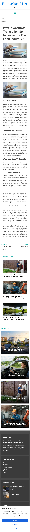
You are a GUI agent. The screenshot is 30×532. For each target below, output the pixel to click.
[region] (15, 519)
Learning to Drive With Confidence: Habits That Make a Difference (15, 374)
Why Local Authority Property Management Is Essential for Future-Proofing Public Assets (15, 349)
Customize (15, 524)
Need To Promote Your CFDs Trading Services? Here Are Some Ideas (18, 488)
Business (15, 345)
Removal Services (7, 467)
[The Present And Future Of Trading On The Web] (6, 495)
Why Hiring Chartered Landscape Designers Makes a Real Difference (13, 318)
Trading (5, 472)
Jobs (4, 470)
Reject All (15, 528)
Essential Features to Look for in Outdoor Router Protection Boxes (13, 275)
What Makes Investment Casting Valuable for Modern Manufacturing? (14, 297)
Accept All (15, 520)
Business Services (15, 396)
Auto (15, 371)
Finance (5, 469)
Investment (5, 464)
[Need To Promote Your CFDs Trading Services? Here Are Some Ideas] (6, 489)
